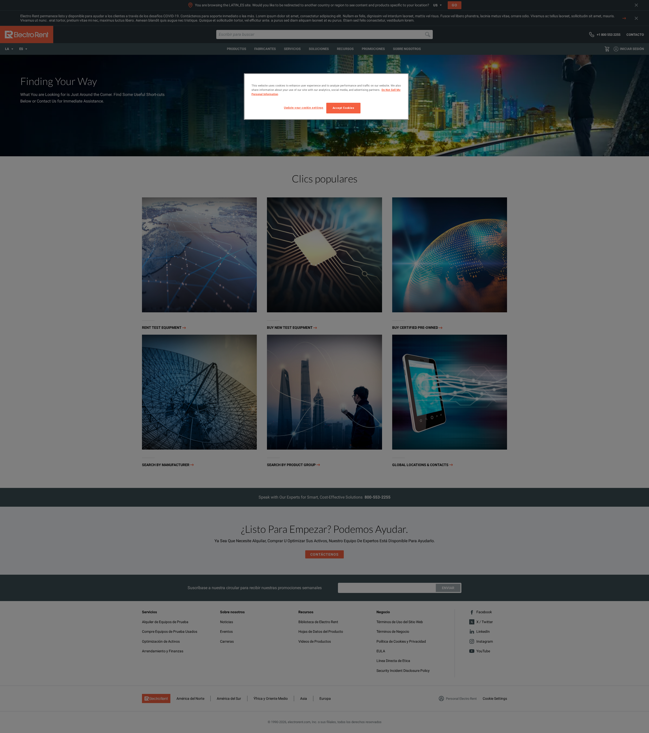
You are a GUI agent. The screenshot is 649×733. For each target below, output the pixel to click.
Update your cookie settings (303, 107)
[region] (326, 96)
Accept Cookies (343, 108)
